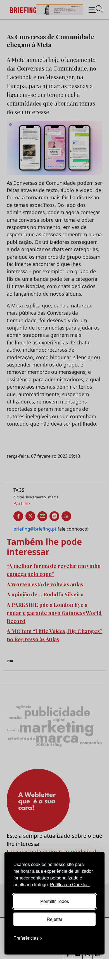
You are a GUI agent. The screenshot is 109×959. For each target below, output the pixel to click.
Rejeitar (54, 919)
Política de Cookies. (70, 884)
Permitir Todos (54, 901)
